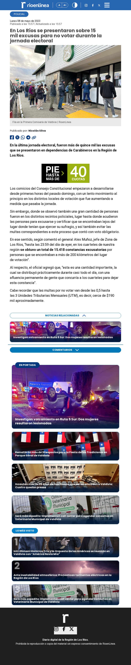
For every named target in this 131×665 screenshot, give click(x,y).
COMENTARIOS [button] (62, 350)
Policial (19, 14)
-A (59, 5)
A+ (65, 5)
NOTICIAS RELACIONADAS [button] (62, 315)
